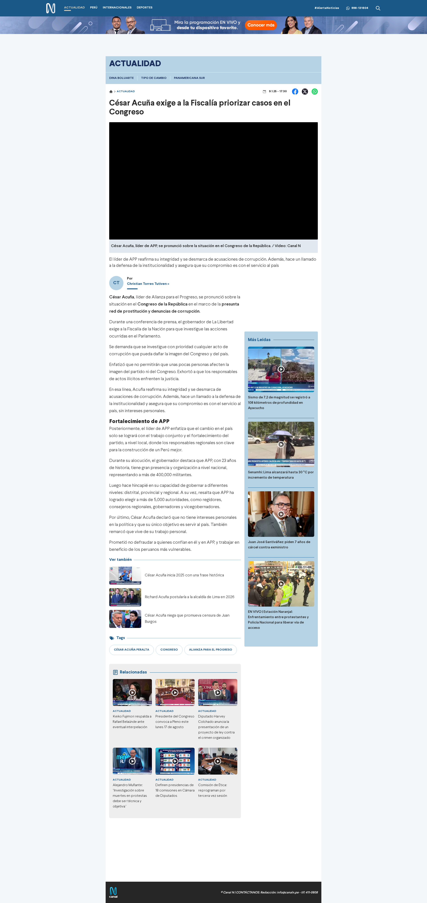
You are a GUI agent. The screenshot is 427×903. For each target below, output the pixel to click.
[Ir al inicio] (50, 8)
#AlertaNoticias (326, 8)
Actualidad (126, 91)
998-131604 (359, 8)
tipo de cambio (154, 78)
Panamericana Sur (189, 78)
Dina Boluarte (121, 78)
